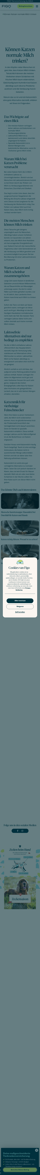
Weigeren (20, 606)
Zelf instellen (20, 612)
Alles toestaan (20, 601)
